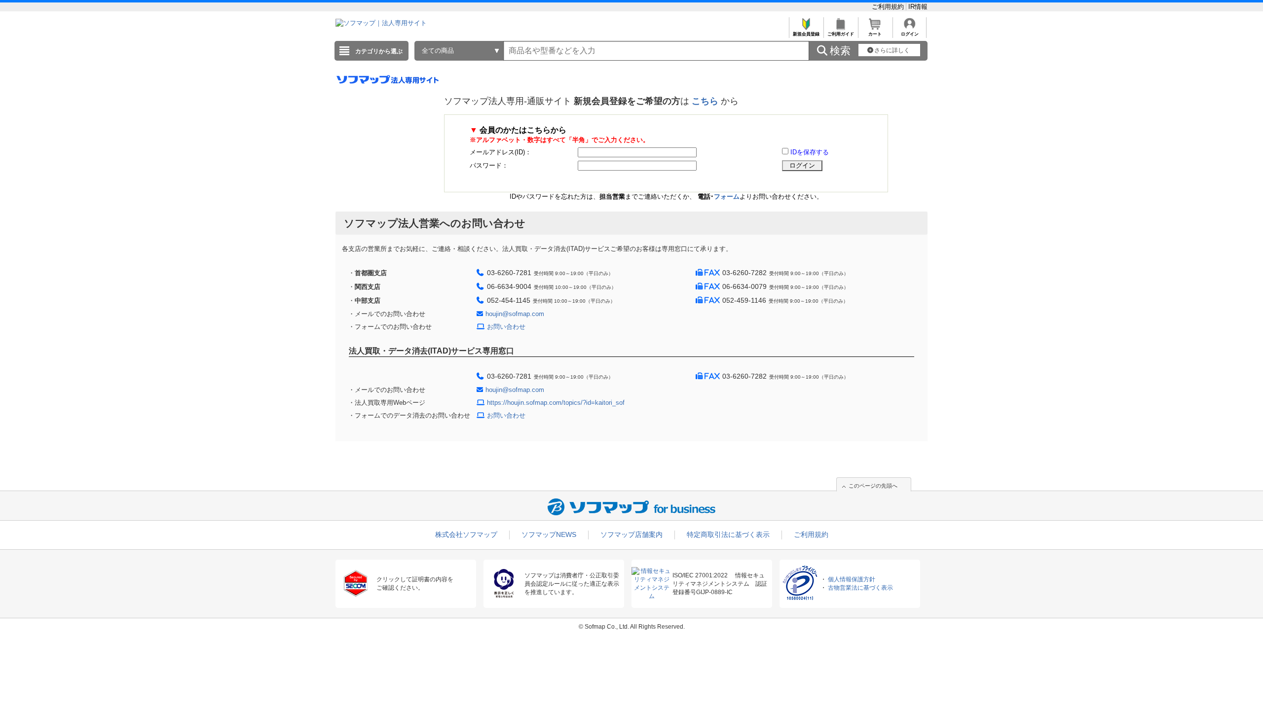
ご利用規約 (889, 6)
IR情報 (918, 6)
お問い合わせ (506, 326)
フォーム (727, 196)
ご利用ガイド (840, 34)
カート (875, 34)
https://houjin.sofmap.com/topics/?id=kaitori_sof (556, 402)
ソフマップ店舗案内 (631, 534)
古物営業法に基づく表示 (860, 587)
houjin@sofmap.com (514, 314)
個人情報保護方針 (851, 579)
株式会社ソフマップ (466, 534)
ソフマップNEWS (548, 534)
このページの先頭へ (873, 486)
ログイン (910, 34)
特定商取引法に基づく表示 (728, 534)
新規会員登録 (806, 34)
